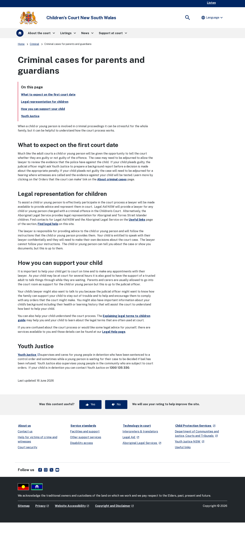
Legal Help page (113, 331)
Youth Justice (30, 116)
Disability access (81, 443)
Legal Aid (130, 437)
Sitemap (24, 506)
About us (24, 425)
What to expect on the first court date (48, 94)
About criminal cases (112, 179)
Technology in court (137, 425)
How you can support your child (43, 109)
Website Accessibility (72, 506)
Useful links (137, 219)
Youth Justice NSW (189, 441)
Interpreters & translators (140, 431)
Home (21, 44)
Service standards (83, 425)
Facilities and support (85, 431)
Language (212, 17)
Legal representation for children (44, 101)
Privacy (42, 506)
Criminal (34, 44)
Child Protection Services (195, 425)
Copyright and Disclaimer (114, 506)
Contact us (25, 431)
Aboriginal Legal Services (141, 443)
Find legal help (48, 224)
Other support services (85, 437)
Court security (27, 447)
